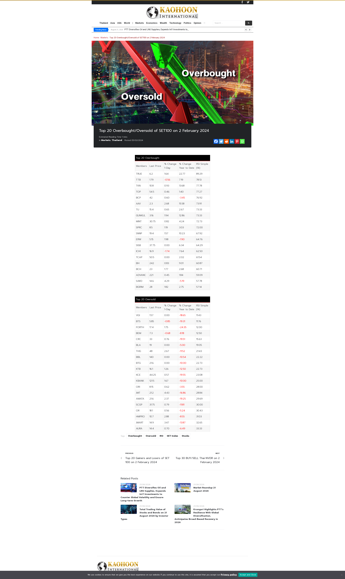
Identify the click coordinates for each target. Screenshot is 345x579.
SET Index (172, 436)
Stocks (185, 436)
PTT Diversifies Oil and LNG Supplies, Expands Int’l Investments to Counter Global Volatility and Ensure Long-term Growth (143, 494)
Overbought (135, 436)
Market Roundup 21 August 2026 (204, 489)
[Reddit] (226, 141)
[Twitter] (248, 2)
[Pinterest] (237, 141)
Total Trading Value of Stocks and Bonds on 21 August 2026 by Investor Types (144, 514)
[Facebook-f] (242, 2)
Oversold (151, 436)
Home (96, 37)
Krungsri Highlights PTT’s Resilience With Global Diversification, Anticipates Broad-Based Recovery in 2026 (199, 516)
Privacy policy (229, 574)
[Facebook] (216, 141)
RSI (161, 436)
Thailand (117, 140)
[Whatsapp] (242, 141)
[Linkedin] (231, 141)
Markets (104, 37)
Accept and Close (248, 574)
